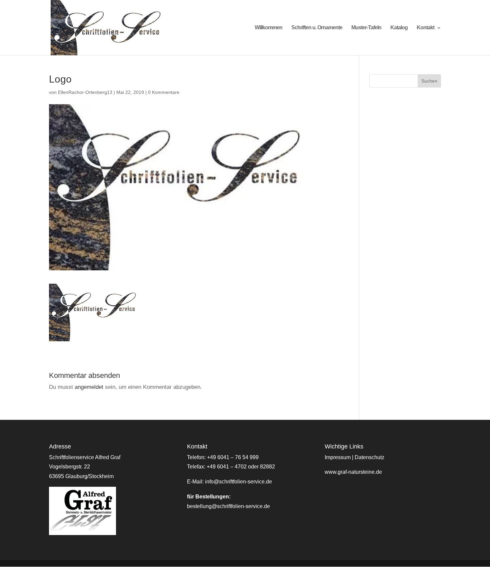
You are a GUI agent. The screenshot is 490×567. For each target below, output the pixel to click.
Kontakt (425, 27)
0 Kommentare (163, 92)
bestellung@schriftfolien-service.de (228, 506)
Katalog (399, 27)
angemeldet (89, 387)
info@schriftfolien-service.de (238, 481)
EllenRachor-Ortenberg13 (85, 92)
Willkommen (268, 27)
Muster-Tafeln (366, 27)
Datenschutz (369, 457)
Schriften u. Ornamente (316, 27)
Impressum (338, 457)
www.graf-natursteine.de (353, 472)
